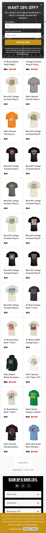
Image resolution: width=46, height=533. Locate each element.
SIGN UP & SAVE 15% (23, 480)
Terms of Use (20, 52)
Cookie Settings (15, 529)
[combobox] (22, 35)
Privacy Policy (24, 54)
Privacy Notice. (32, 525)
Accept (26, 529)
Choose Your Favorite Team (13, 31)
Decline (34, 529)
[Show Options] (39, 35)
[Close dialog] (41, 5)
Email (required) (9, 22)
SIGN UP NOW (23, 42)
